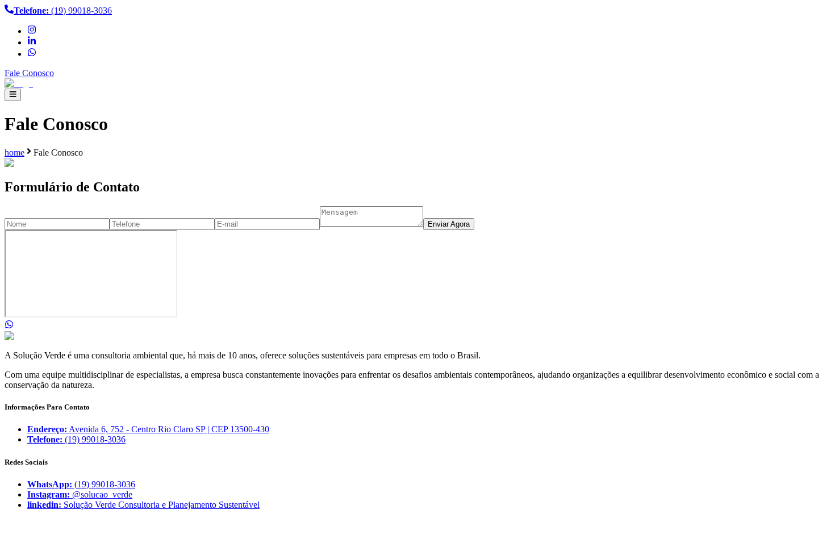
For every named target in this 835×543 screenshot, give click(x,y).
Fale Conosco (29, 73)
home (14, 152)
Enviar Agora (449, 224)
